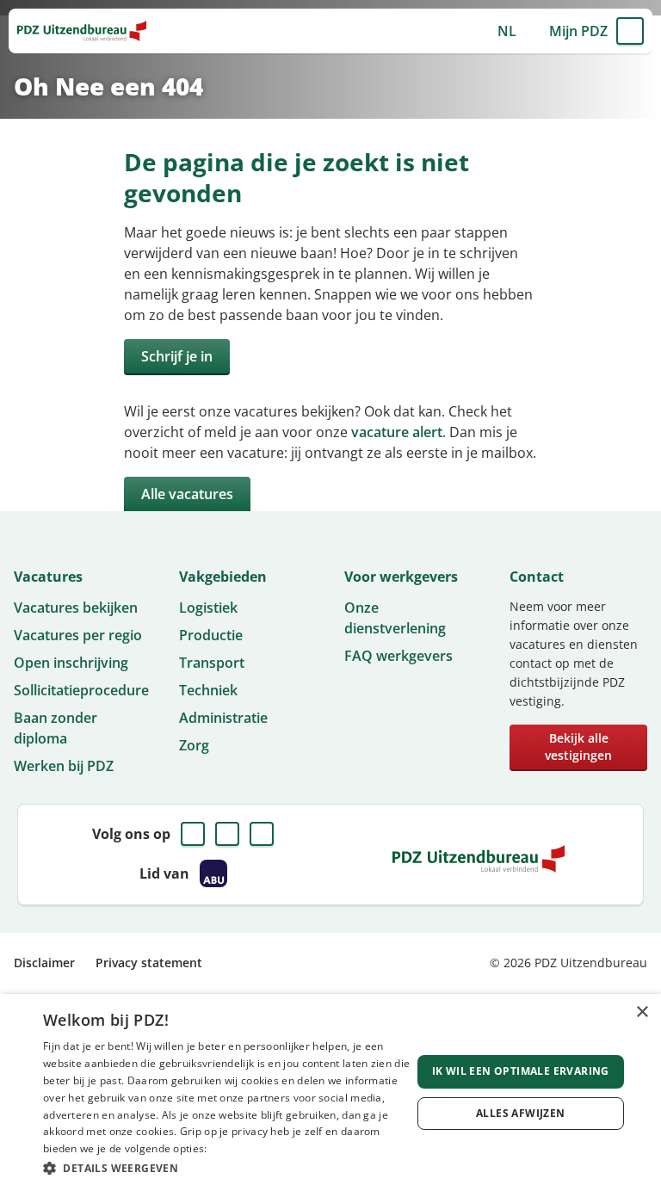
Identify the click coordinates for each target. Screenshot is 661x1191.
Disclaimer (44, 962)
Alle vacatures (187, 493)
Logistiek (208, 607)
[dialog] (330, 1092)
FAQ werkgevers (398, 655)
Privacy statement (149, 962)
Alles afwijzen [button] (520, 1113)
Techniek (208, 690)
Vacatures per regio (78, 635)
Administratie (223, 717)
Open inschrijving (71, 662)
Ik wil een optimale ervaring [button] (520, 1071)
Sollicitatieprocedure (81, 690)
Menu (630, 31)
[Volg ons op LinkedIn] (227, 834)
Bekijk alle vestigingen (578, 746)
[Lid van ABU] (213, 873)
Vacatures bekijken (76, 607)
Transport (211, 662)
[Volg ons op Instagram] (262, 834)
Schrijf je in (177, 356)
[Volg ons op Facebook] (193, 834)
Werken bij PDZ (64, 765)
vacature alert (396, 432)
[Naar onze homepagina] (81, 31)
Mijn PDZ (578, 31)
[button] (227, 1167)
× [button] (641, 1012)
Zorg (194, 745)
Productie (211, 635)
